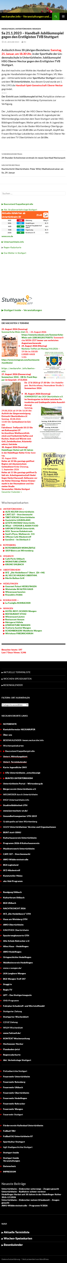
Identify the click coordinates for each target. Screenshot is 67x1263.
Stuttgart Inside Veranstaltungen (11, 1159)
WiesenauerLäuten (15, 616)
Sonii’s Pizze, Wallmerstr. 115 (20, 534)
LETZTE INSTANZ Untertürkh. (20, 522)
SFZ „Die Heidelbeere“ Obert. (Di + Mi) (25, 572)
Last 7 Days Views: (11, 652)
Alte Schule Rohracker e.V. (16, 941)
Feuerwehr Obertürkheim (16, 1092)
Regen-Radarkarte (12, 247)
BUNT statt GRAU (12, 832)
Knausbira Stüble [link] (14, 594)
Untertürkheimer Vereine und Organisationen (29, 827)
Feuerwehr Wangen (13, 1109)
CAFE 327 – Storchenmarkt (16, 854)
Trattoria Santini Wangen (18, 627)
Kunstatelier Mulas (12, 875)
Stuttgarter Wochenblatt (16, 1016)
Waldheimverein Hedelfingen (18, 962)
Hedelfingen (8, 29)
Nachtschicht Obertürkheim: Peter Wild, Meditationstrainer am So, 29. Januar (32, 169)
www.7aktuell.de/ (12, 1033)
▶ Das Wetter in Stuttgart (14, 253)
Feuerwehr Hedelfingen (15, 1098)
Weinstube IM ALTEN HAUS (19, 589)
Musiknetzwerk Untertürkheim (19, 848)
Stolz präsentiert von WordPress (35, 1259)
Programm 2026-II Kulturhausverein (21, 843)
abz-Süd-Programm (13, 881)
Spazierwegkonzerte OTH (16, 935)
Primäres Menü (63, 16)
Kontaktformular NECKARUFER (19, 729)
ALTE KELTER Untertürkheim (19, 511)
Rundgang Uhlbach (12, 892)
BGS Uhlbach (9, 903)
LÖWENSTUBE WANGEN (17, 625)
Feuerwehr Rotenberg (14, 1082)
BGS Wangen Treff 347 (14, 978)
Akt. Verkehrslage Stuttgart (17, 1060)
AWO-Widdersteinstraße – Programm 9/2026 (25, 1205)
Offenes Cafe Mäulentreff (18, 536)
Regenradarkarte (12, 1054)
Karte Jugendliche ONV (15, 767)
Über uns (7, 734)
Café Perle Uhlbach (15, 558)
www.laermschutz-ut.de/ (15, 810)
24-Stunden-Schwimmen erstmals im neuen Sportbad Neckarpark (33, 156)
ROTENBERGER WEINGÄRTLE (20, 547)
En (25, 42)
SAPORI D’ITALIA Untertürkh (19, 528)
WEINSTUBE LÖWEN (15, 561)
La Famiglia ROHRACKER (18, 603)
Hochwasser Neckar (13, 1044)
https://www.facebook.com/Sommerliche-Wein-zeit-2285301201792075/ (43, 336)
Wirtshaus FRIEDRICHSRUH (19, 633)
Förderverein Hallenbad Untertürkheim (23, 1125)
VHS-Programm (11, 1000)
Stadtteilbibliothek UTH (15, 805)
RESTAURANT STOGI (15, 614)
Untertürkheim (23, 29)
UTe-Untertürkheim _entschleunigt (22, 772)
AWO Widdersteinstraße (15, 859)
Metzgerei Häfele (14, 622)
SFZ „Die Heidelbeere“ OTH (17, 913)
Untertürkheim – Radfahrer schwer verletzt (24, 1191)
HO (7, 611)
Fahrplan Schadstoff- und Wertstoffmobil (24, 1006)
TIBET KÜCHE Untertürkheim (20, 517)
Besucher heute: (10, 649)
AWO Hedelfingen (12, 951)
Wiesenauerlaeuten (15, 592)
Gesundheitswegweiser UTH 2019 (20, 816)
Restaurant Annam (14, 619)
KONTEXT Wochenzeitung (16, 1038)
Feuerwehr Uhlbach (13, 1087)
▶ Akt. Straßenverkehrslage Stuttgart (19, 209)
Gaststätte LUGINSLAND (17, 520)
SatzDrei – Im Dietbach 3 (17, 539)
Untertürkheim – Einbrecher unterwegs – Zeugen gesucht (30, 1188)
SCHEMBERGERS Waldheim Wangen (23, 630)
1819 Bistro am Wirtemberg (19, 550)
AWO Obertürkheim (13, 924)
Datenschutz (9, 1166)
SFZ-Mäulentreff (11, 870)
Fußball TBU (9, 1131)
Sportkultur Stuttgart (14, 1141)
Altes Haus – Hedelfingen (16, 946)
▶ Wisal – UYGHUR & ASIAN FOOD (20, 525)
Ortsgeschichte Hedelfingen (17, 957)
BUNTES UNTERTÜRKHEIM (19, 778)
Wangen (36, 29)
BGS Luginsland (10, 865)
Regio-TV (7, 989)
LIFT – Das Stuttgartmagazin (17, 995)
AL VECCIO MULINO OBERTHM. (21, 575)
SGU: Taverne (18, 531)
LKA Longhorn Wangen (14, 973)
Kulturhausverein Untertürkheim (20, 837)
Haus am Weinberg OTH (15, 919)
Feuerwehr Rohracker (14, 1103)
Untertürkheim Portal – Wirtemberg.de (23, 783)
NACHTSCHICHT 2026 (14, 908)
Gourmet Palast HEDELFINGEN (21, 586)
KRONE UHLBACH (14, 564)
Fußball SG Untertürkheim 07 (18, 1136)
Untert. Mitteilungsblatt (15, 756)
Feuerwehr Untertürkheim (16, 1076)
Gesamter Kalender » (12, 492)
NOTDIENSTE (10, 724)
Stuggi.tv (7, 984)
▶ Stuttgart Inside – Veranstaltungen (22, 310)
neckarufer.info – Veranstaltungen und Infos (27, 16)
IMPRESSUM (9, 1171)
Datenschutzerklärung (11, 1259)
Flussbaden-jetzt (11, 1049)
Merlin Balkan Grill (15, 578)
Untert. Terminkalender (15, 762)
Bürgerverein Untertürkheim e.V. (19, 789)
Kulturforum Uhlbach (13, 897)
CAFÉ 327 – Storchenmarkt (19, 514)
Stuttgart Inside (11, 1152)
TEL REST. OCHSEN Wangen (22, 611)
